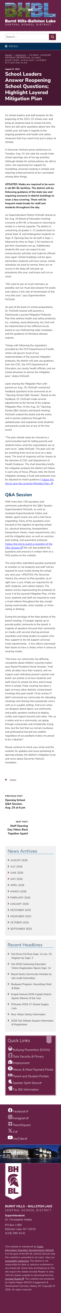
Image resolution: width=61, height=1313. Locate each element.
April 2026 (17, 885)
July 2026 (16, 866)
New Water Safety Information (28, 1014)
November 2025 (20, 916)
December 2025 (20, 910)
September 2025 (21, 929)
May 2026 (16, 879)
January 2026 (19, 904)
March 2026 (18, 891)
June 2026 (16, 872)
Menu (13, 46)
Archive (13, 779)
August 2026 (19, 860)
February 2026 (20, 897)
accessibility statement (17, 1261)
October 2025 (19, 922)
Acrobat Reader (13, 1278)
